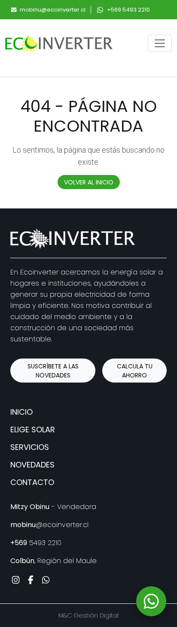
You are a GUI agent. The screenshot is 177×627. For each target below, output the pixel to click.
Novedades (32, 464)
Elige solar (32, 429)
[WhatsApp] (151, 601)
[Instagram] (15, 579)
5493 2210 (35, 543)
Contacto (32, 482)
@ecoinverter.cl (49, 525)
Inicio (21, 412)
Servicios (29, 447)
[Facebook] (30, 579)
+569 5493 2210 (128, 10)
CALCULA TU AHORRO (135, 371)
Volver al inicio (88, 182)
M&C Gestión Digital (88, 615)
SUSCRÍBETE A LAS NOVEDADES (53, 371)
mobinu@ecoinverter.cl (52, 10)
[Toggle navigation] (160, 43)
